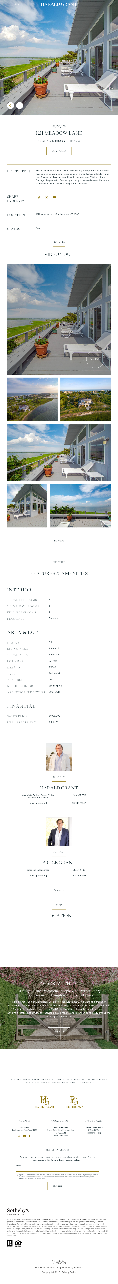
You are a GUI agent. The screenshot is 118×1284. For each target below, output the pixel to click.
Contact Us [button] (59, 890)
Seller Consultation (96, 1079)
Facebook (30, 1136)
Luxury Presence (74, 1267)
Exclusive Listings (20, 1079)
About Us (28, 1082)
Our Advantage (42, 1082)
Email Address (57, 1165)
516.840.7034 (80, 870)
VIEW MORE (59, 541)
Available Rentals (41, 1079)
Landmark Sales (60, 1079)
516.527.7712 (79, 795)
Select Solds (77, 1079)
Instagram (19, 1136)
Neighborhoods (60, 1082)
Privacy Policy (41, 1178)
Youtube (24, 1136)
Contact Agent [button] (59, 151)
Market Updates (86, 1082)
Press (72, 1082)
